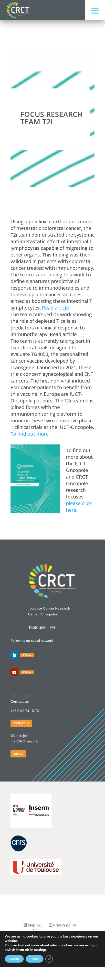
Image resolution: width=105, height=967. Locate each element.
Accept (14, 959)
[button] (95, 10)
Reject (35, 959)
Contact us (21, 723)
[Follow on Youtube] (14, 672)
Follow (27, 655)
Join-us (18, 753)
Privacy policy (64, 925)
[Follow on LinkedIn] (14, 655)
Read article (55, 307)
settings (40, 950)
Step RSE (34, 925)
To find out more (29, 433)
